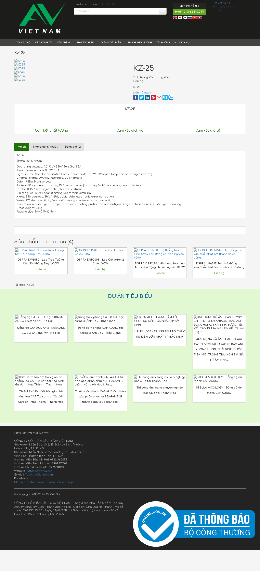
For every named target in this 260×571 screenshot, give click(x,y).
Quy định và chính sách (87, 4)
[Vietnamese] (194, 18)
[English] (175, 18)
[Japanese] (180, 18)
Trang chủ (23, 42)
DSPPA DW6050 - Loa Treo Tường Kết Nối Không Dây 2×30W (41, 261)
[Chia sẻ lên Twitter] (141, 97)
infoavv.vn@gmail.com (38, 474)
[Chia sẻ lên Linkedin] (147, 97)
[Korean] (184, 18)
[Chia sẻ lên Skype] (165, 97)
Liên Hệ (110, 4)
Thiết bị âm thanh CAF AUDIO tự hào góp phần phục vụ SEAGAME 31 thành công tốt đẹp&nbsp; (100, 396)
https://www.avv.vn (39, 471)
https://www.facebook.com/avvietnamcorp (43, 482)
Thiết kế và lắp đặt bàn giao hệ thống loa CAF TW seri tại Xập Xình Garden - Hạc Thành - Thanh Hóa (40, 396)
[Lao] (199, 18)
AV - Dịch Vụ (182, 42)
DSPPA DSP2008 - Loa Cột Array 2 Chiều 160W (100, 261)
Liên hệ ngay (142, 92)
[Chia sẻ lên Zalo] (170, 97)
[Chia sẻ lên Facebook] (135, 97)
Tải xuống (163, 42)
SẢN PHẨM (63, 42)
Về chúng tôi (44, 42)
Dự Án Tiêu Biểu (111, 42)
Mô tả (21, 146)
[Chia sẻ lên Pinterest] (153, 97)
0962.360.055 (195, 11)
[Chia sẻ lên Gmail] (159, 97)
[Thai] (189, 18)
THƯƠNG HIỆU (86, 42)
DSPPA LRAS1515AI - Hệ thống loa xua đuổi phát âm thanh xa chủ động (219, 265)
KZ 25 (31, 284)
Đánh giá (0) (73, 146)
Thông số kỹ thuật (45, 146)
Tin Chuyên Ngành (140, 42)
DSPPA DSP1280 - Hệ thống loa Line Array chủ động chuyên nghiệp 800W (160, 265)
